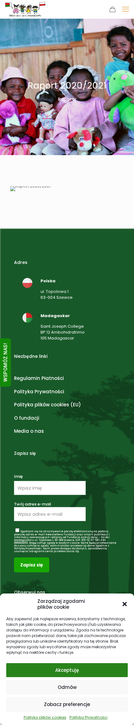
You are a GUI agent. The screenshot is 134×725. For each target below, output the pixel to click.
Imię (18, 476)
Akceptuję (67, 670)
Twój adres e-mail (32, 504)
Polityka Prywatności (88, 717)
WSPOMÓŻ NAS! (5, 362)
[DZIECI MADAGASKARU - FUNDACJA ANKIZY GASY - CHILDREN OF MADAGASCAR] (25, 9)
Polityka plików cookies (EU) (47, 404)
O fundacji (26, 418)
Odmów (67, 687)
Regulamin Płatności (39, 378)
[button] (125, 604)
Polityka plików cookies (45, 717)
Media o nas (29, 431)
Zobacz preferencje (67, 704)
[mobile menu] (125, 9)
